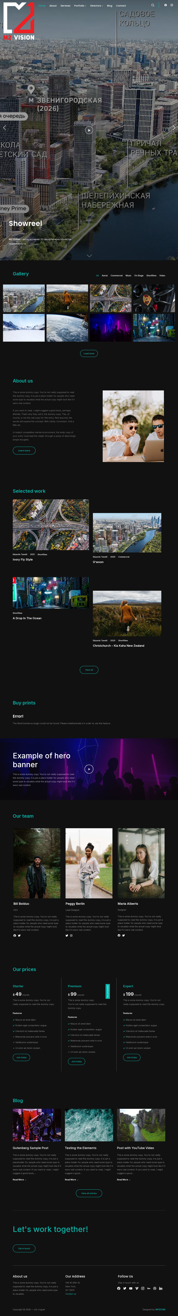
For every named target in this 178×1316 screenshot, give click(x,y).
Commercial (117, 275)
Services (65, 5)
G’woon (98, 562)
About (53, 5)
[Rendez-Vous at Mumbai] (111, 328)
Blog (109, 5)
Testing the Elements (80, 1148)
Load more (89, 353)
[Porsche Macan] (154, 298)
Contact (121, 5)
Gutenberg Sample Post (30, 1148)
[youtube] (131, 1288)
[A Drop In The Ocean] (154, 328)
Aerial (105, 275)
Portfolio (79, 5)
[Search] (152, 5)
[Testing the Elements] (89, 1110)
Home (42, 5)
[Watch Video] (89, 130)
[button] (89, 769)
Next (173, 128)
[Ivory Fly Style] (111, 298)
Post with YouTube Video (135, 1148)
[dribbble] (155, 1288)
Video (162, 275)
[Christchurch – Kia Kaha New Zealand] (67, 298)
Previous (4, 128)
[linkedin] (161, 1288)
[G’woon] (24, 298)
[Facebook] (165, 5)
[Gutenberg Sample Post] (37, 1110)
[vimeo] (137, 1288)
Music (128, 275)
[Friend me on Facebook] (119, 1288)
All (97, 275)
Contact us (70, 1294)
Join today (21, 1057)
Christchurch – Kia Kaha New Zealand (118, 645)
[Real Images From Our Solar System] (67, 328)
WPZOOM (160, 1309)
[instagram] (143, 1288)
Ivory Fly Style (23, 559)
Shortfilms (151, 275)
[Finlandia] (24, 328)
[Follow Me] (125, 1288)
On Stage (138, 275)
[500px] (149, 1288)
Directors (95, 5)
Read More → (19, 1179)
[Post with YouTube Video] (141, 1110)
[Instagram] (172, 5)
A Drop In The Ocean (27, 618)
